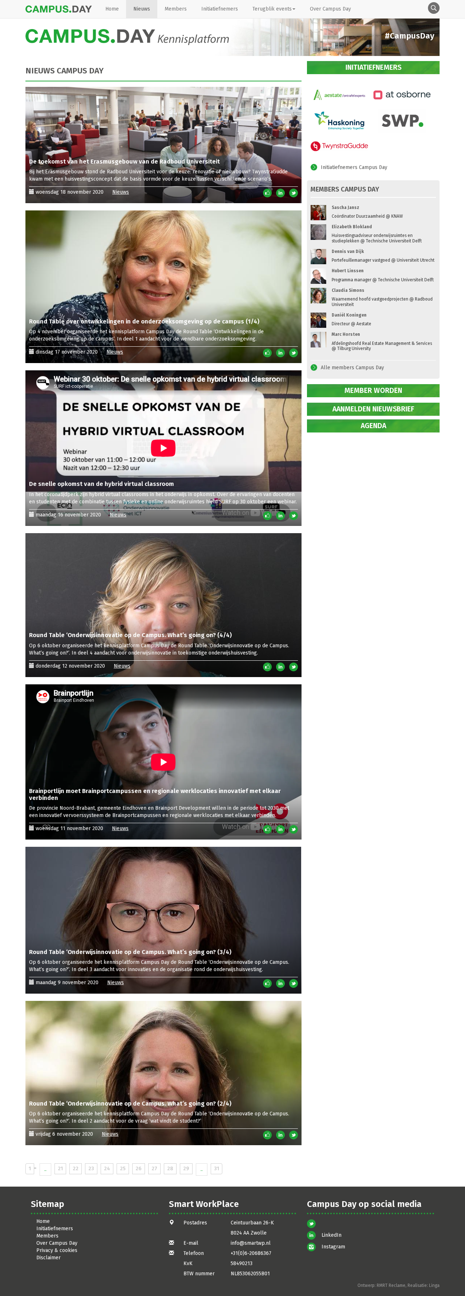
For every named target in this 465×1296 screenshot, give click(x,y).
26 (139, 1169)
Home (112, 9)
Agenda (373, 426)
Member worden (373, 390)
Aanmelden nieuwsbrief (373, 409)
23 (91, 1169)
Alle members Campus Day (352, 368)
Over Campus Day (330, 9)
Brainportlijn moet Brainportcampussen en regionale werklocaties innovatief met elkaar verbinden (155, 794)
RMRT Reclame (391, 1285)
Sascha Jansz (345, 207)
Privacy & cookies (56, 1250)
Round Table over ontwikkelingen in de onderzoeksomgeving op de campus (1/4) (144, 321)
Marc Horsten (346, 334)
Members (176, 9)
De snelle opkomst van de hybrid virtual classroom (101, 483)
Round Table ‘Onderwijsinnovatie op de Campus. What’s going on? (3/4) (130, 951)
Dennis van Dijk (348, 251)
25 (123, 1169)
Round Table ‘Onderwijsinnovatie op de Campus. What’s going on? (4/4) (130, 635)
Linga (434, 1285)
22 (75, 1169)
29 (186, 1169)
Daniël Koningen (349, 315)
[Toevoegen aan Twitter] (293, 193)
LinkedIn (331, 1235)
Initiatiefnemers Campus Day (354, 167)
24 (107, 1169)
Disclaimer (48, 1258)
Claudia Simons (348, 290)
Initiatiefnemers (219, 9)
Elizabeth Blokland (352, 226)
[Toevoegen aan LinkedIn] (280, 193)
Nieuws (141, 9)
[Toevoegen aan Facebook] (267, 193)
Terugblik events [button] (272, 9)
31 (216, 1169)
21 (60, 1169)
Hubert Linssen (348, 270)
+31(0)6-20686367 (251, 1253)
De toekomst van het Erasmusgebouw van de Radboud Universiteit (124, 161)
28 (170, 1169)
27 (154, 1169)
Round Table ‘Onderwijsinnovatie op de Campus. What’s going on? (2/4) (130, 1103)
